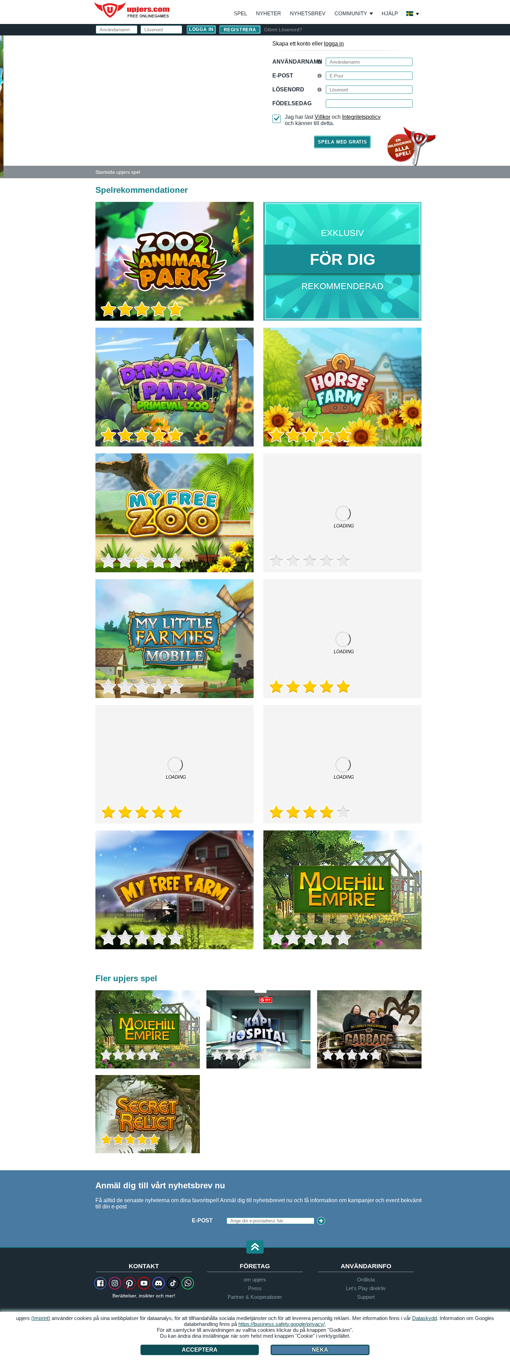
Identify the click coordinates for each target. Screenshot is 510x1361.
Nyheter (268, 13)
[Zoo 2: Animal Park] (1, 105)
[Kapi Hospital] (258, 1029)
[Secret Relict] (147, 1114)
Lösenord (288, 89)
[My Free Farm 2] (174, 764)
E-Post (282, 76)
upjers (132, 10)
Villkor (322, 117)
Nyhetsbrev (307, 13)
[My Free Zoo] (174, 512)
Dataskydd (424, 1318)
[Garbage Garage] (369, 1029)
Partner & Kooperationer (255, 1297)
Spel (240, 13)
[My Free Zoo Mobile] (342, 512)
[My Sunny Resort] (342, 764)
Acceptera (200, 1350)
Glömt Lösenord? (283, 29)
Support (366, 1297)
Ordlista (366, 1279)
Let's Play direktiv (366, 1288)
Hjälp (390, 13)
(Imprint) (40, 1318)
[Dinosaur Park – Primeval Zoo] (174, 387)
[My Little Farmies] (342, 638)
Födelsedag (292, 103)
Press (255, 1288)
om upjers (255, 1279)
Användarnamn (297, 62)
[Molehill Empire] (342, 889)
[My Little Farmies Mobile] (174, 638)
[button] (255, 1247)
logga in (334, 44)
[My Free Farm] (174, 889)
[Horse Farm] (342, 387)
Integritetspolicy (361, 117)
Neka (320, 1350)
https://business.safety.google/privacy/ (281, 1324)
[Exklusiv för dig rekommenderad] (342, 261)
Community (350, 13)
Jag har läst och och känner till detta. (333, 120)
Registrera (240, 29)
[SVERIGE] (413, 14)
